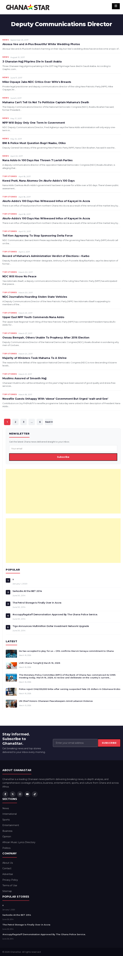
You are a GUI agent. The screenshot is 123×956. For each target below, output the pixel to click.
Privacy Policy (10, 879)
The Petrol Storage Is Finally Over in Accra (36, 602)
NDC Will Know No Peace (19, 276)
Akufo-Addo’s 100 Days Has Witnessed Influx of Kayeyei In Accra (46, 201)
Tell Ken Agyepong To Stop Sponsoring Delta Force (37, 235)
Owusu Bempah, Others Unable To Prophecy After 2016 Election (45, 337)
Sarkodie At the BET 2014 (27, 591)
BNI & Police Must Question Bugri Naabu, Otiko (34, 143)
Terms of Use (9, 885)
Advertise (7, 874)
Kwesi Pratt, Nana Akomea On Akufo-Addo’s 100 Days (38, 180)
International (9, 813)
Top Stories (9, 176)
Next (48, 421)
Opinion (6, 836)
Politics (6, 848)
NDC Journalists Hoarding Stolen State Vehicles (34, 296)
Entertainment (10, 825)
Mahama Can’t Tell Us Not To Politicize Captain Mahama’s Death (45, 102)
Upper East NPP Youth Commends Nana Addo (33, 317)
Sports (6, 819)
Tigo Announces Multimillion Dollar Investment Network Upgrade (50, 626)
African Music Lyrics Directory (18, 842)
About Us (7, 862)
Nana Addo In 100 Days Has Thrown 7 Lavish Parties (37, 160)
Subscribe (63, 457)
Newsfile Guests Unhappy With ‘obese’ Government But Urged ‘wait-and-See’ (55, 398)
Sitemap (7, 891)
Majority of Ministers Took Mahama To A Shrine (34, 357)
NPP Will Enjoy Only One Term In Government (33, 122)
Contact (6, 868)
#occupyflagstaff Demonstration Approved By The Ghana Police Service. (55, 614)
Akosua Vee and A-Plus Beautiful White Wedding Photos (41, 44)
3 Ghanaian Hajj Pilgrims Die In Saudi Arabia (32, 61)
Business (7, 831)
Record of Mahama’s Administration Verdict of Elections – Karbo (45, 256)
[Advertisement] (63, 491)
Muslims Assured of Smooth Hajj (24, 378)
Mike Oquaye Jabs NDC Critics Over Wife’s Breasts (36, 81)
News (5, 40)
